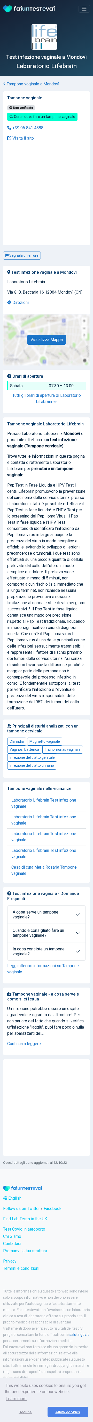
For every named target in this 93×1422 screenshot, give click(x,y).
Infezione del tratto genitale (32, 757)
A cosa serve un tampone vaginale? (35, 914)
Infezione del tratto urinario (32, 765)
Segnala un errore (23, 255)
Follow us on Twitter (21, 1208)
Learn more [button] (16, 1398)
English (14, 1198)
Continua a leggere (24, 1043)
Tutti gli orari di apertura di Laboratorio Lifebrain (46, 398)
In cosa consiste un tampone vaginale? (39, 951)
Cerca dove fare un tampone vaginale (44, 117)
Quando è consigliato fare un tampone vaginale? (38, 933)
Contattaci (12, 1243)
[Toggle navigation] (84, 9)
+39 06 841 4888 (27, 127)
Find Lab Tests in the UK (25, 1218)
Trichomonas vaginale (63, 749)
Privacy (10, 1261)
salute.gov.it (79, 1334)
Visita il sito (22, 138)
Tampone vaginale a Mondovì (32, 84)
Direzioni (20, 302)
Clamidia (17, 741)
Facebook (52, 1208)
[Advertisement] (46, 161)
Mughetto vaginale (44, 741)
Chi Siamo (12, 1236)
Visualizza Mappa (46, 339)
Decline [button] (25, 1412)
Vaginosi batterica (24, 749)
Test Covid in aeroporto (24, 1229)
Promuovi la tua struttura (25, 1250)
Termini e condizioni (21, 1268)
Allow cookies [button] (67, 1412)
